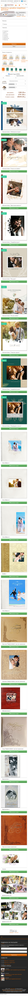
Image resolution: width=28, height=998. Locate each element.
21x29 (16, 71)
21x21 (25, 71)
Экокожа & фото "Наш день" (9, 279)
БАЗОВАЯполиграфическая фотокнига (11, 59)
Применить (14, 44)
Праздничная (6, 38)
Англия (4, 869)
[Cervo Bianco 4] (14, 594)
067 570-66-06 (10, 1)
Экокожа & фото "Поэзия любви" (10, 315)
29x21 (20, 71)
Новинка (5, 24)
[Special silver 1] (14, 766)
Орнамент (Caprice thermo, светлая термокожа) (13, 681)
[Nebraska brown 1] (14, 698)
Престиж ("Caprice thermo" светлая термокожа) (13, 644)
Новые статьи (6, 966)
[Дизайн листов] (14, 884)
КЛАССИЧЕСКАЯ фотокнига (5, 59)
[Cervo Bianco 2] (14, 483)
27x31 (7, 71)
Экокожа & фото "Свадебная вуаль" (11, 242)
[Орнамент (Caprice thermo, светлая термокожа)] (14, 665)
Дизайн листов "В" (6, 921)
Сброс (14, 46)
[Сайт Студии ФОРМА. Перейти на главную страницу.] (9, 5)
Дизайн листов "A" (6, 895)
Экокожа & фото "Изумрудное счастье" (11, 426)
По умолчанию (22, 12)
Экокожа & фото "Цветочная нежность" (11, 205)
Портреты (8, 75)
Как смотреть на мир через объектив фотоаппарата (13, 974)
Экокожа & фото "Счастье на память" (11, 168)
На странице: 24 (11, 14)
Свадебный (5, 31)
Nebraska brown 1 (6, 711)
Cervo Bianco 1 (5, 463)
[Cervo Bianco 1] (14, 446)
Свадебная (5, 36)
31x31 (3, 71)
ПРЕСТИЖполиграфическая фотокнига (11, 65)
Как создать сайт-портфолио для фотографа (15, 969)
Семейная (5, 35)
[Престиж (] (14, 629)
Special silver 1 (5, 779)
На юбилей (5, 34)
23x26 (12, 71)
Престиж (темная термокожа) (9, 846)
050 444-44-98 (4, 1)
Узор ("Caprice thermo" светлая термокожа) (12, 749)
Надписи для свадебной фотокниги (13, 978)
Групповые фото (20, 75)
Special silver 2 (5, 809)
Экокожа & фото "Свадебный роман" (11, 389)
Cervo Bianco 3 (5, 537)
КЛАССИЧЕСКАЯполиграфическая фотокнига (5, 65)
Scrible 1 (4, 574)
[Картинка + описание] (6, 14)
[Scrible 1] (14, 557)
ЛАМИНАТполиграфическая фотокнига (23, 59)
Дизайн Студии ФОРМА (14, 74)
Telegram (24, 1)
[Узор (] (14, 732)
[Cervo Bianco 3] (14, 520)
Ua (22, 4)
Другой (4, 32)
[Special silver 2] (14, 796)
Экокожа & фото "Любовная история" (11, 131)
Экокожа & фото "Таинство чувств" (11, 352)
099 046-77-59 (17, 1)
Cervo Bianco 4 (5, 611)
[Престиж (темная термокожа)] (14, 830)
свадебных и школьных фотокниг (16, 990)
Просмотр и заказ (14, 134)
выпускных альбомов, (6, 990)
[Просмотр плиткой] (3, 14)
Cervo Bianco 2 (5, 500)
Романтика (5, 39)
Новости (4, 958)
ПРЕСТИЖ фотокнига (17, 59)
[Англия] (14, 860)
